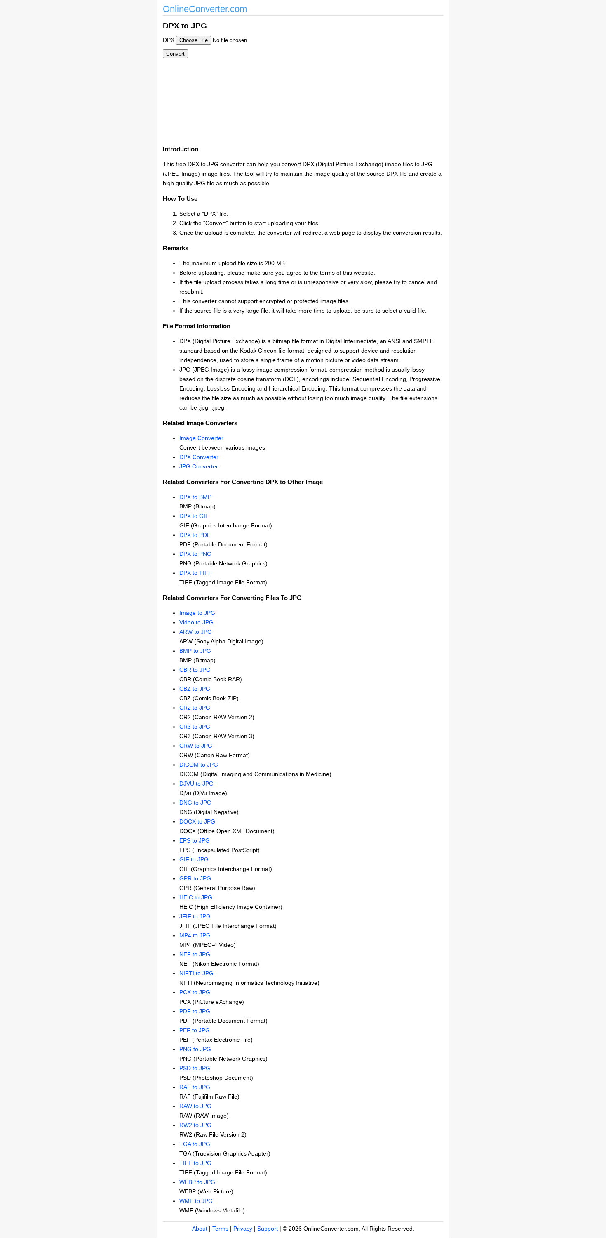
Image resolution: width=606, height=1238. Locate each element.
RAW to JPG (195, 1106)
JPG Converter (198, 466)
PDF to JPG (194, 1011)
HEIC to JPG (195, 897)
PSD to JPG (194, 1068)
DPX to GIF (194, 516)
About (199, 1228)
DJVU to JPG (196, 783)
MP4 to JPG (195, 935)
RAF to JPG (194, 1087)
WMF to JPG (196, 1201)
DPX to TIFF (195, 573)
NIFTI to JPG (196, 973)
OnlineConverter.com (205, 9)
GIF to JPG (194, 859)
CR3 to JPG (194, 726)
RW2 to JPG (195, 1125)
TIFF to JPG (195, 1163)
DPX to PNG (195, 554)
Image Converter (201, 438)
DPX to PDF (195, 535)
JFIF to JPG (195, 916)
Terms (220, 1228)
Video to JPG (196, 622)
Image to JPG (197, 613)
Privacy (242, 1228)
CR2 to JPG (194, 707)
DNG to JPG (195, 802)
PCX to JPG (194, 992)
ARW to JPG (195, 631)
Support (267, 1228)
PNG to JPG (195, 1049)
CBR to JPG (195, 669)
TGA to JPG (194, 1144)
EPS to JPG (194, 840)
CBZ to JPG (194, 688)
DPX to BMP (195, 497)
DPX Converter (198, 457)
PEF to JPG (194, 1030)
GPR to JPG (195, 878)
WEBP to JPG (197, 1182)
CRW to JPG (195, 745)
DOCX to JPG (197, 821)
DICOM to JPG (198, 764)
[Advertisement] (347, 77)
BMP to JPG (195, 650)
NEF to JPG (194, 954)
